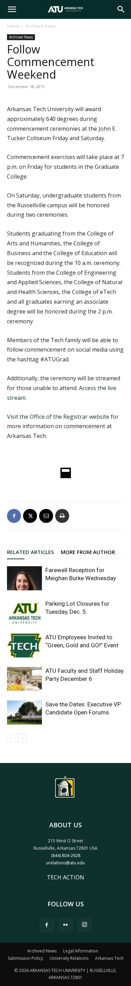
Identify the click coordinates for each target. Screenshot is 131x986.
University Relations (69, 958)
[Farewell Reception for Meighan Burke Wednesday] (24, 578)
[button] (12, 9)
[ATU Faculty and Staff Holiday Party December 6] (24, 679)
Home (13, 26)
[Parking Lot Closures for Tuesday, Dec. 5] (24, 612)
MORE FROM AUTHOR (88, 551)
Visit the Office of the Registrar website (59, 416)
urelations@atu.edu (65, 863)
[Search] (121, 9)
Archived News (40, 26)
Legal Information (80, 951)
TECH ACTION (65, 877)
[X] (30, 516)
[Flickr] (66, 925)
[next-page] (22, 738)
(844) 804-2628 (65, 855)
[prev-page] (11, 738)
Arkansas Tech (109, 958)
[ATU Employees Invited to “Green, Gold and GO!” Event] (24, 645)
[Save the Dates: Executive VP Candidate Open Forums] (24, 712)
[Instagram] (85, 925)
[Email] (46, 516)
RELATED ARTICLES (30, 551)
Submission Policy (25, 958)
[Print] (62, 516)
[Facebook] (14, 516)
